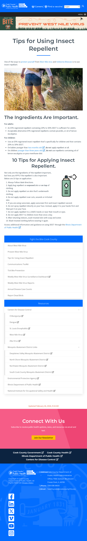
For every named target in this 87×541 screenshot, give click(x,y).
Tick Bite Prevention (16, 270)
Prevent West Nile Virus (18, 252)
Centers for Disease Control (41, 459)
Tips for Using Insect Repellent (21, 258)
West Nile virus (46, 61)
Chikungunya (15, 316)
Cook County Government (27, 452)
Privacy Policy (27, 483)
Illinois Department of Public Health (23, 384)
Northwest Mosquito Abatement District (27, 366)
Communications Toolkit (18, 264)
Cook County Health (58, 452)
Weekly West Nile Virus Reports (21, 283)
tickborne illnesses (64, 61)
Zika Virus (14, 341)
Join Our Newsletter (43, 437)
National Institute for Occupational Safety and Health (30, 391)
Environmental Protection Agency (22, 378)
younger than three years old (30, 150)
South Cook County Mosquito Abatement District (31, 372)
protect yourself (28, 61)
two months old (35, 147)
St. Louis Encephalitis (19, 328)
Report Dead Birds (15, 295)
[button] (83, 6)
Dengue (13, 322)
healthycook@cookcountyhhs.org (61, 489)
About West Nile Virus (17, 245)
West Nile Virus (16, 334)
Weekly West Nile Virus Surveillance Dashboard (28, 276)
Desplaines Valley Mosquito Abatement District (30, 353)
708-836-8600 (53, 486)
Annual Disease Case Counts (20, 289)
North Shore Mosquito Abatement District (28, 359)
